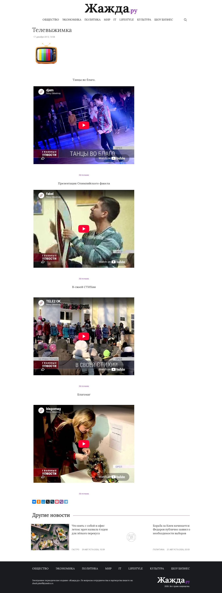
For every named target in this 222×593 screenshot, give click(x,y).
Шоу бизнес (163, 19)
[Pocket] (57, 502)
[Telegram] (66, 502)
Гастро (75, 549)
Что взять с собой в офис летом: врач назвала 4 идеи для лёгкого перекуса (90, 529)
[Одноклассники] (39, 502)
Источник (84, 175)
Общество (51, 19)
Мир (107, 19)
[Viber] (61, 502)
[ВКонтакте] (34, 502)
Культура (144, 19)
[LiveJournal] (52, 502)
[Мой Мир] (43, 502)
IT (114, 19)
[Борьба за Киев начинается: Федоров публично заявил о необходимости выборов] (131, 549)
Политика (93, 19)
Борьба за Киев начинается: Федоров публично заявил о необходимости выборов (171, 529)
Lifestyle (126, 19)
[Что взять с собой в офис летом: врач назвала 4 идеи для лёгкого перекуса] (50, 549)
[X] (48, 502)
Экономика (71, 19)
